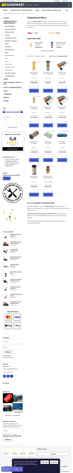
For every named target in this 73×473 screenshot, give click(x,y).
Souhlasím (54, 462)
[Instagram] (8, 376)
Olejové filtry (8, 64)
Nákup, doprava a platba (9, 1)
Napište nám (9, 166)
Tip (13, 124)
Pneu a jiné (8, 46)
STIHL (5, 79)
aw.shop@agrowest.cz (12, 369)
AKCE (5, 91)
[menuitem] (5, 10)
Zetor (6, 58)
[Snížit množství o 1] (30, 87)
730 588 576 (9, 372)
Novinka (13, 122)
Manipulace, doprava (11, 41)
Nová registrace (7, 355)
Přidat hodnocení (13, 149)
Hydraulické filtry (10, 67)
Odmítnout (45, 462)
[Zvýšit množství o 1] (37, 87)
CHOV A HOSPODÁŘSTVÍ (12, 87)
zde (15, 466)
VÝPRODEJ (7, 94)
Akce (13, 119)
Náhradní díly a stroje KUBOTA (11, 175)
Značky (6, 101)
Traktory (7, 35)
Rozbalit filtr (12, 127)
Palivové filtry (8, 70)
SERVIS (6, 97)
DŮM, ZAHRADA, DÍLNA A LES (12, 83)
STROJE (6, 18)
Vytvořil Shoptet (64, 471)
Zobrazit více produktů (47, 51)
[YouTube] (11, 376)
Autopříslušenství (10, 76)
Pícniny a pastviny (10, 29)
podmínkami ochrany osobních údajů (12, 436)
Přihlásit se (8, 352)
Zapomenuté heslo (8, 357)
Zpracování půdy (9, 26)
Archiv (7, 178)
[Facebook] (4, 376)
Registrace (65, 1)
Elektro (7, 44)
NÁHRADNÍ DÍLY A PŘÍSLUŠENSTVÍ (10, 22)
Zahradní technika (10, 73)
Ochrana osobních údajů (12, 163)
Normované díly (9, 49)
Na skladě (13, 117)
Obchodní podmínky (11, 161)
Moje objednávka (10, 164)
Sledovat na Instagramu (13, 415)
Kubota (7, 61)
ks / (53, 454)
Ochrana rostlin (9, 32)
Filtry (6, 52)
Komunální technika (11, 38)
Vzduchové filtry (9, 55)
